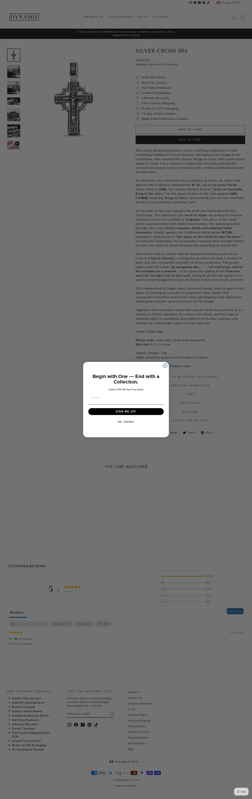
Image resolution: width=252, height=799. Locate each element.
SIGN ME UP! (126, 411)
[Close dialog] (165, 366)
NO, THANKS (126, 422)
